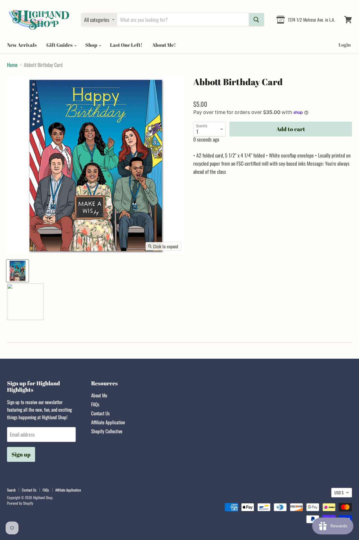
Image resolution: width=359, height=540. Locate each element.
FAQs (95, 404)
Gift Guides (59, 44)
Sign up (21, 454)
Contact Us (100, 413)
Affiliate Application (108, 422)
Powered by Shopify (20, 503)
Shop (91, 44)
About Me (99, 395)
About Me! (164, 44)
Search (11, 490)
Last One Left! (126, 44)
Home (12, 65)
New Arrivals (22, 44)
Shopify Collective (106, 431)
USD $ (339, 492)
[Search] (256, 19)
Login (345, 44)
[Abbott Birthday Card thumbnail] (17, 271)
